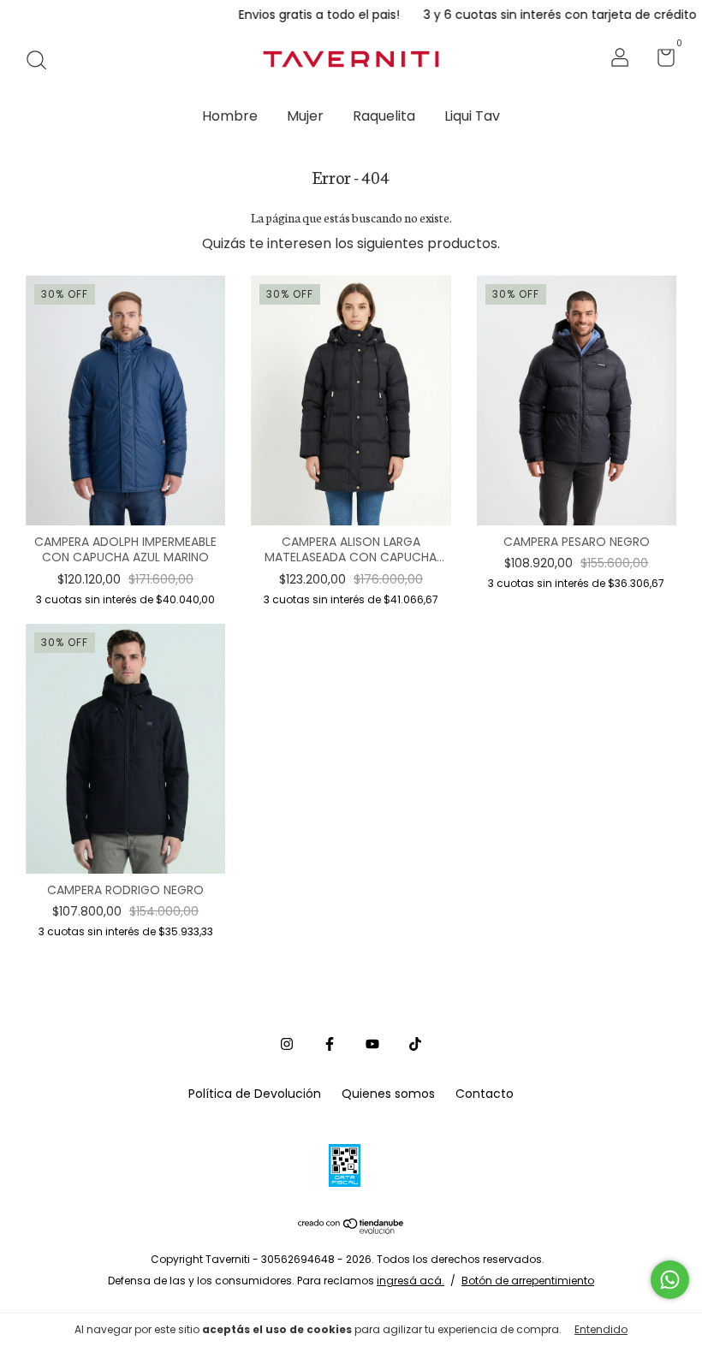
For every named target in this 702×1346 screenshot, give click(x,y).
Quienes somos (388, 1093)
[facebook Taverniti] (329, 1044)
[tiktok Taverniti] (415, 1044)
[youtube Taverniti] (372, 1044)
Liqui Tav (472, 116)
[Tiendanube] (351, 1230)
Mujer (305, 116)
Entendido (601, 1329)
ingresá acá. (410, 1280)
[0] (659, 61)
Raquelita (384, 116)
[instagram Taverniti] (287, 1044)
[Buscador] (42, 60)
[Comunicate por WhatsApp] (670, 1279)
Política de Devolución (254, 1093)
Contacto (484, 1093)
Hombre (230, 116)
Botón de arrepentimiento (527, 1280)
